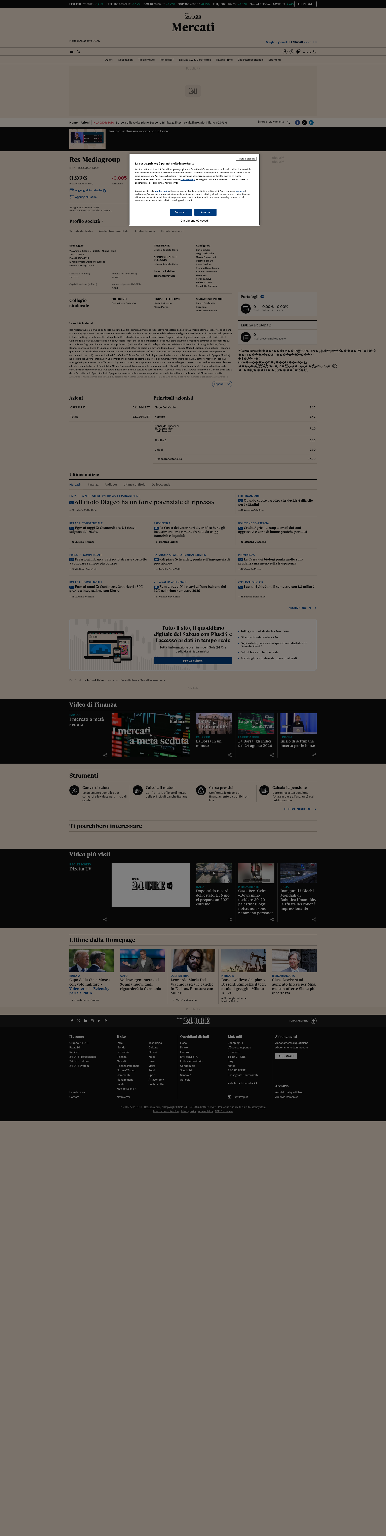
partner (240, 191)
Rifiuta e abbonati (246, 158)
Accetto (205, 212)
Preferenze (181, 212)
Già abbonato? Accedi (194, 220)
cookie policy (188, 179)
